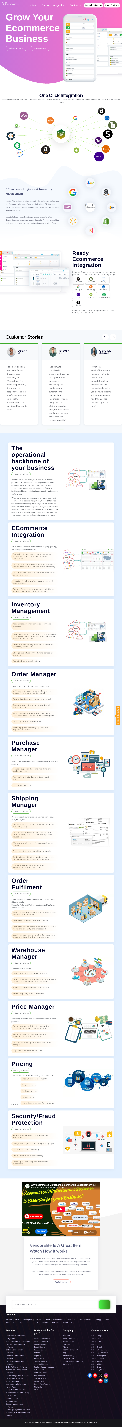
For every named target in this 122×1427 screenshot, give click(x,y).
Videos (37, 1353)
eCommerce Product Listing (17, 1392)
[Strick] (10, 4)
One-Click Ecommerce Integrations (15, 1337)
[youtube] (95, 1375)
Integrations (59, 5)
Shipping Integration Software (18, 1410)
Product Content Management (13, 1399)
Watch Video (22, 474)
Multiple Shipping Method (16, 1390)
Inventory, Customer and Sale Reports (18, 1414)
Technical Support (70, 1350)
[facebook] (89, 1375)
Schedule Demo (93, 5)
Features (33, 5)
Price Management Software (18, 1375)
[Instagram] (106, 1375)
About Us (66, 1335)
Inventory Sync (12, 1395)
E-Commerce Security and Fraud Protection (17, 1379)
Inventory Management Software (15, 1345)
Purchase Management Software (15, 1357)
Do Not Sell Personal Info (73, 1361)
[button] (105, 337)
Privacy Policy (68, 1355)
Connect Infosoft (89, 1422)
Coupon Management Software (15, 1405)
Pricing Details (21, 1070)
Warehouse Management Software (16, 1371)
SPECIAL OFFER (118, 715)
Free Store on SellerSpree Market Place (16, 1385)
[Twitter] (100, 1375)
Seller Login (67, 1364)
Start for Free (68, 1341)
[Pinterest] (100, 1380)
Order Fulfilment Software (16, 1367)
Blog (64, 1353)
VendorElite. (36, 1422)
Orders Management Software (14, 1351)
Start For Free (112, 5)
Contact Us (75, 5)
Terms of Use (68, 1358)
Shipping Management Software (15, 1362)
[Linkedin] (106, 1380)
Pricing (45, 5)
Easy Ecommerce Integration (18, 1341)
